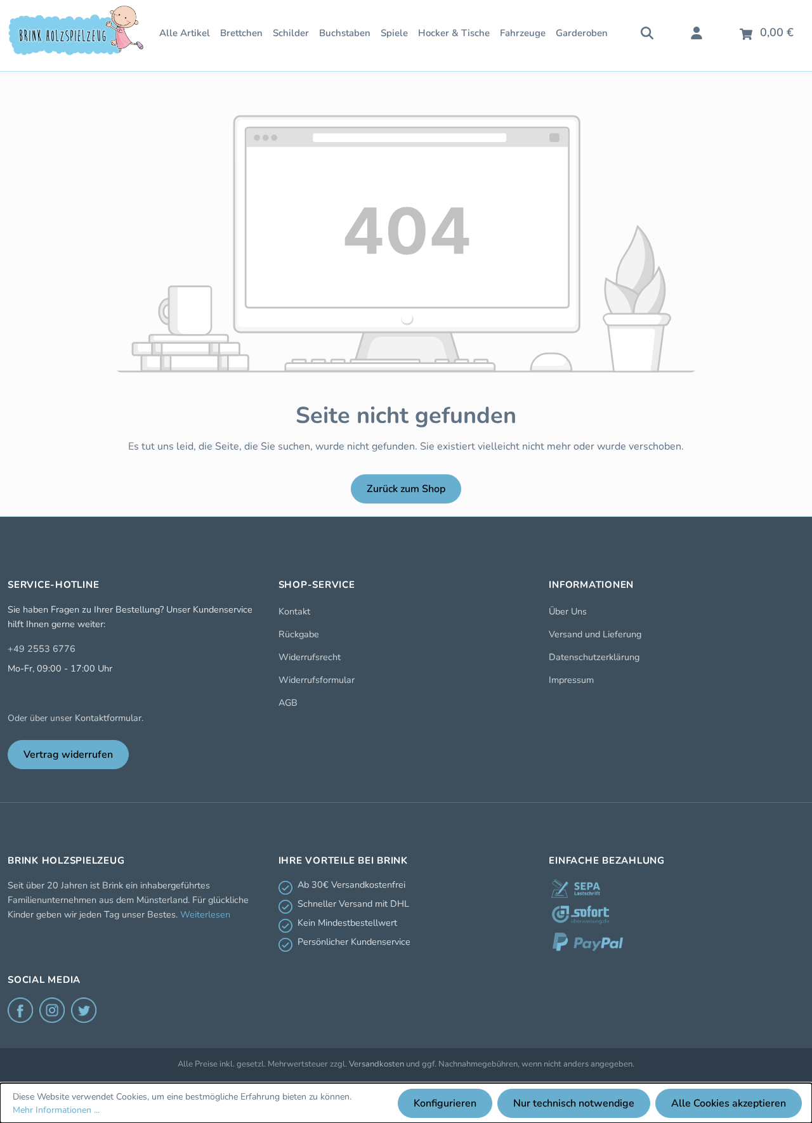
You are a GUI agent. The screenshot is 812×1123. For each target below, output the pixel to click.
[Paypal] (588, 942)
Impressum (571, 679)
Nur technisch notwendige (573, 1103)
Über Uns (568, 611)
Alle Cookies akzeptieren (728, 1103)
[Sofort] (580, 915)
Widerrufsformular (316, 679)
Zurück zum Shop (406, 489)
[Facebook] (20, 1010)
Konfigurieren (445, 1103)
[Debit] (576, 888)
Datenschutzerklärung (594, 657)
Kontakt (294, 611)
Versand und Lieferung (595, 634)
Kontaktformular (108, 717)
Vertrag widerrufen (68, 755)
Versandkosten (376, 1064)
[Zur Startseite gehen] (76, 30)
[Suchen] (647, 31)
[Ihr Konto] (696, 31)
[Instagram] (52, 1010)
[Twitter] (83, 1010)
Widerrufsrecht (309, 657)
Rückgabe (298, 634)
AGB (288, 702)
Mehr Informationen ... (56, 1110)
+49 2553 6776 (41, 648)
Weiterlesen (205, 914)
